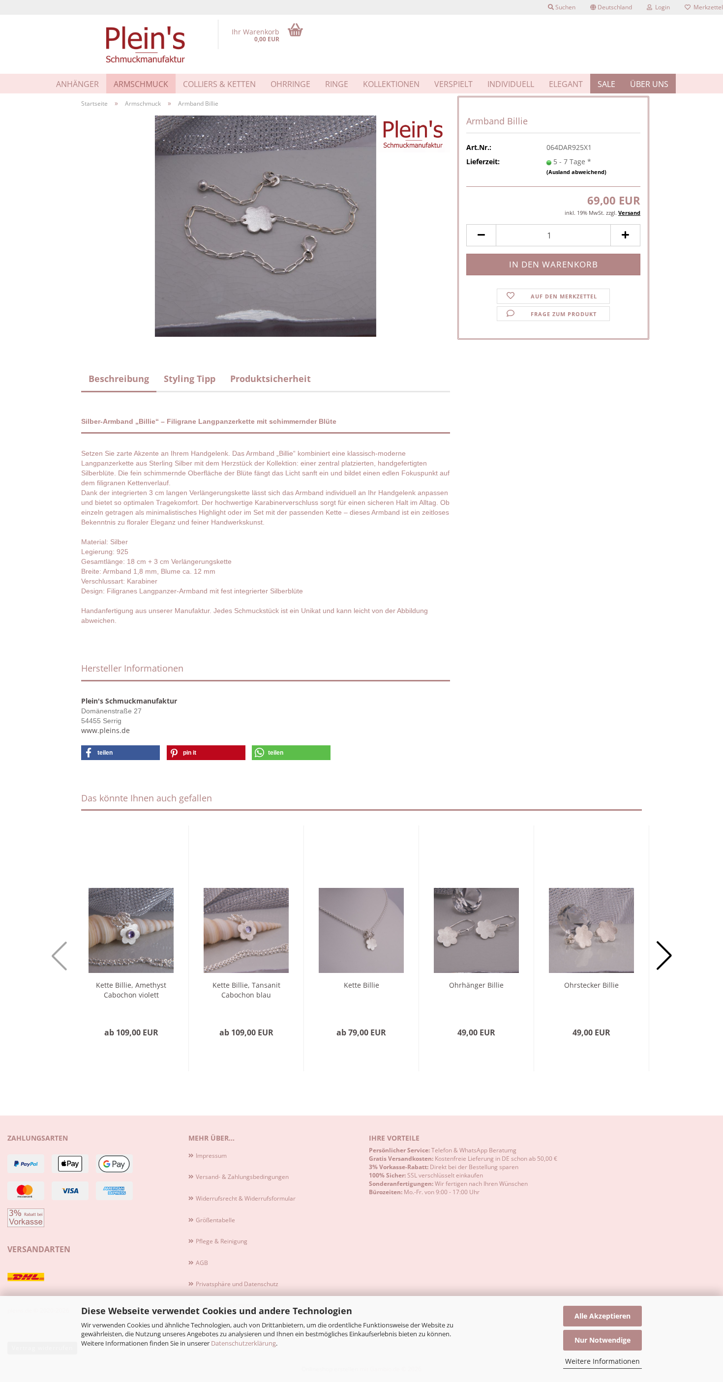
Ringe (336, 84)
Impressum (211, 1155)
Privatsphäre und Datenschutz (237, 1284)
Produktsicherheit (270, 378)
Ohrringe (290, 84)
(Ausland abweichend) (576, 172)
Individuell (510, 84)
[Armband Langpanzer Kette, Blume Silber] (265, 225)
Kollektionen (391, 84)
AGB (202, 1263)
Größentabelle (215, 1220)
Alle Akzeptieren (602, 1316)
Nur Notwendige (602, 1340)
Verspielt (453, 84)
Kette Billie (361, 985)
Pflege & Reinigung (221, 1241)
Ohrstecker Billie (591, 985)
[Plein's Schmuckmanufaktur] (146, 44)
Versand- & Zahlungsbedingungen (242, 1177)
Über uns (649, 84)
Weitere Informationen (602, 1361)
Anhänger (77, 84)
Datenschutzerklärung (243, 1343)
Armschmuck (141, 84)
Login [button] (661, 7)
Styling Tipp (189, 378)
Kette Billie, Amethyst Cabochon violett (131, 990)
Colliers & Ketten (219, 84)
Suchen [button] (564, 7)
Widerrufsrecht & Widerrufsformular (246, 1198)
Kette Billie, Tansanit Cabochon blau (246, 990)
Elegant (566, 84)
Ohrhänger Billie (476, 985)
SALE (606, 84)
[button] (611, 7)
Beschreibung (119, 378)
